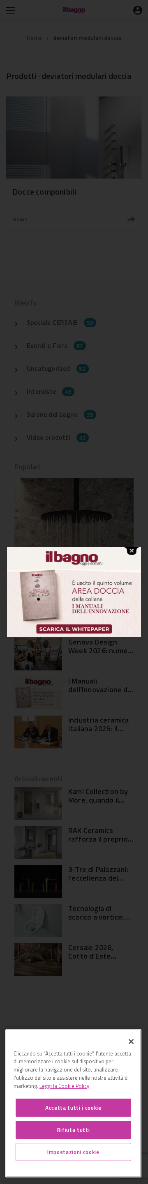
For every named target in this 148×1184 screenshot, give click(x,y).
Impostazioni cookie (73, 1152)
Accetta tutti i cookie (73, 1108)
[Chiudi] (131, 1042)
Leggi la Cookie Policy (64, 1086)
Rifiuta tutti (73, 1130)
